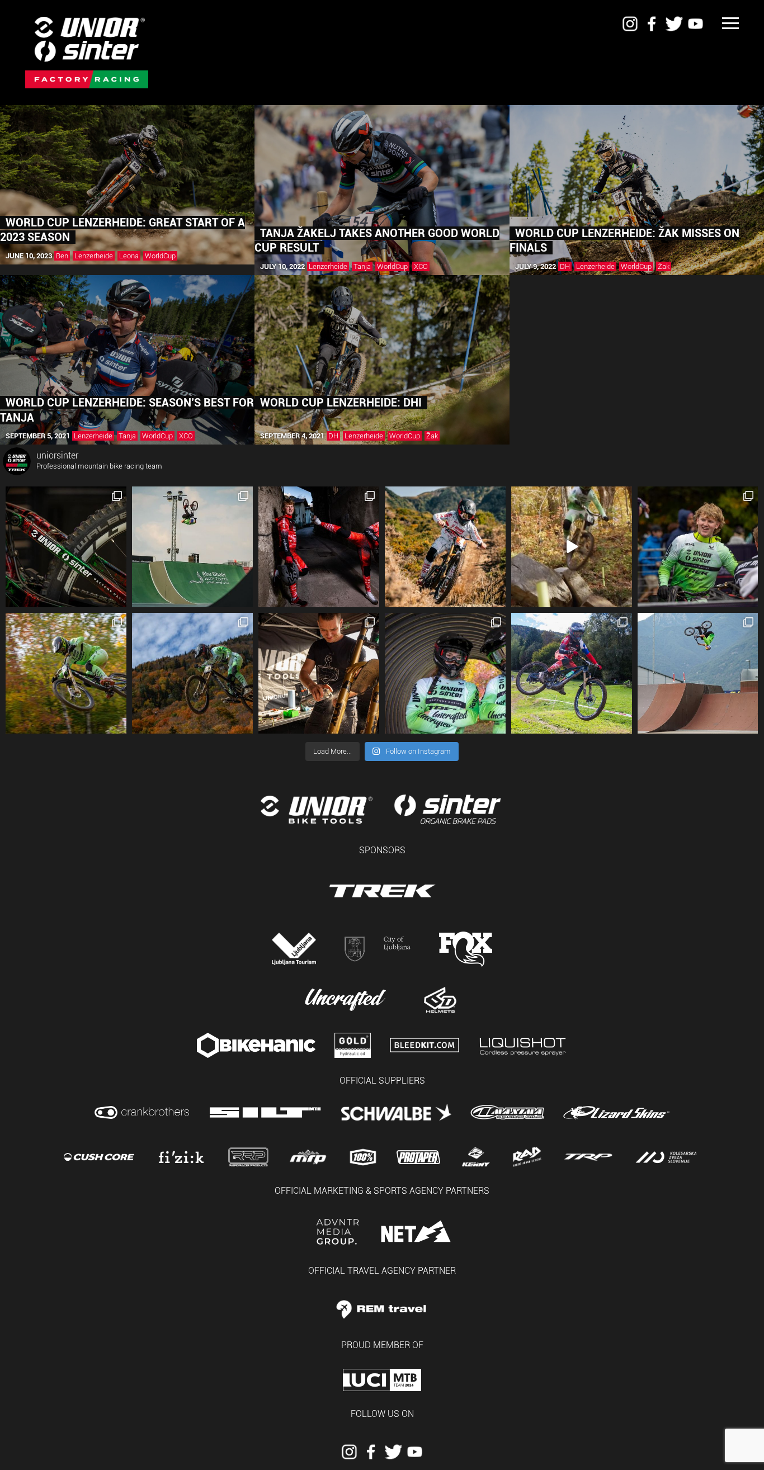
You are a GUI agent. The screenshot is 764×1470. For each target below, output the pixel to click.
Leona (129, 256)
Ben (62, 256)
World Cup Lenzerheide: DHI (341, 402)
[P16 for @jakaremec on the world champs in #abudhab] (192, 546)
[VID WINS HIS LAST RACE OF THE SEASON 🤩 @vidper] (571, 673)
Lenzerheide (93, 256)
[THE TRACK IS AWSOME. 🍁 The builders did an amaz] (192, 673)
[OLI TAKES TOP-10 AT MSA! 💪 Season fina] (698, 546)
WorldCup (160, 256)
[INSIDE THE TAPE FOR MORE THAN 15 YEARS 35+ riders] (66, 546)
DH (565, 266)
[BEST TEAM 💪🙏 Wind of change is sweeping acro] (318, 546)
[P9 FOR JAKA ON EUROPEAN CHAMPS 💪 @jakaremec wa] (698, 673)
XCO (421, 266)
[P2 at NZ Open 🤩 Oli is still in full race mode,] (445, 546)
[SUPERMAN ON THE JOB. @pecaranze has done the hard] (318, 673)
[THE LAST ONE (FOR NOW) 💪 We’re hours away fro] (66, 673)
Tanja (362, 266)
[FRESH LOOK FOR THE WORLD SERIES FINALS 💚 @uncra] (445, 673)
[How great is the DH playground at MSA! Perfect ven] (571, 546)
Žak (663, 266)
